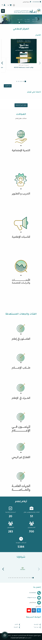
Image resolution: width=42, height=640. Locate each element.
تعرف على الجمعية (21, 105)
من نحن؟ (36, 627)
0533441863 (36, 2)
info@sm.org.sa (31, 597)
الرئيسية (36, 624)
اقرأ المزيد (7, 85)
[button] (3, 19)
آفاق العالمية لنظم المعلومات (18, 637)
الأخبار (16, 624)
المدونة (16, 627)
